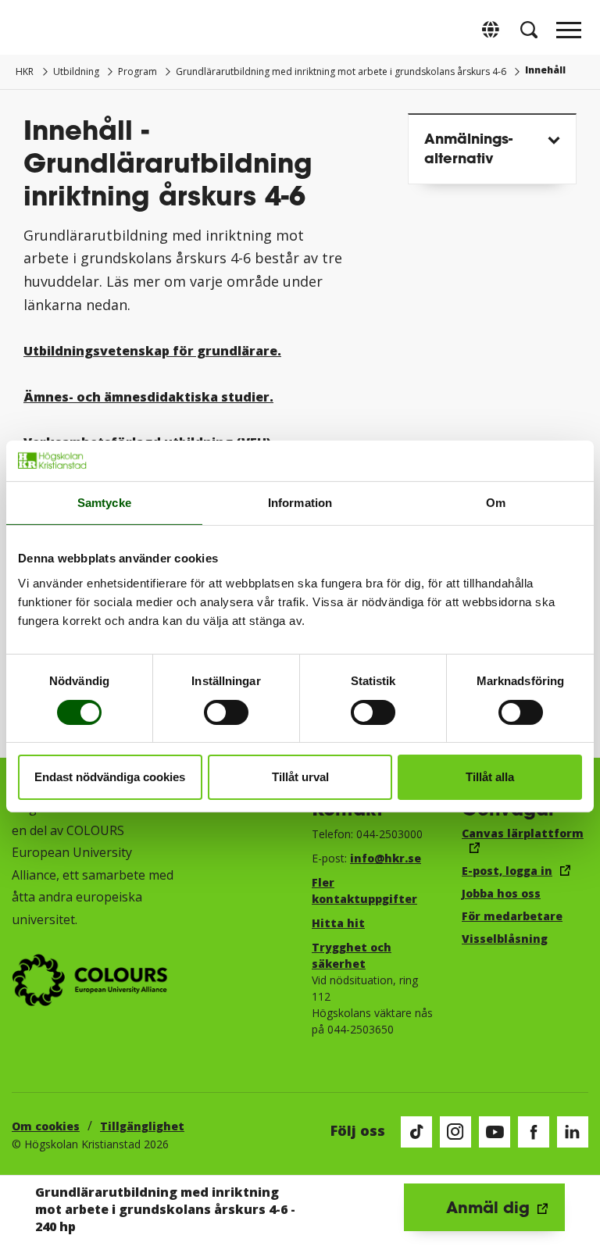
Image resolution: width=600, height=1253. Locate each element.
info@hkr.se (385, 858)
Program (137, 71)
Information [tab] (300, 502)
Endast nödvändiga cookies (109, 777)
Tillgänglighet (142, 1126)
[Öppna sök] (529, 29)
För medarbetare (512, 916)
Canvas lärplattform (523, 833)
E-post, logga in (507, 870)
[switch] (226, 712)
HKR (25, 71)
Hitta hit (338, 923)
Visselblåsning (505, 938)
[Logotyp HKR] (31, 29)
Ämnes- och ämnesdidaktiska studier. (148, 396)
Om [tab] (495, 502)
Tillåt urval (300, 777)
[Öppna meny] (568, 34)
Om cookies (46, 1126)
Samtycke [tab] (104, 502)
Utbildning (76, 71)
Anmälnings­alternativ (468, 148)
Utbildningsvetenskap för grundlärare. (152, 350)
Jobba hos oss (501, 893)
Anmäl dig (488, 1207)
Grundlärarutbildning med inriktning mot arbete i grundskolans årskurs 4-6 (341, 71)
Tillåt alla (490, 777)
